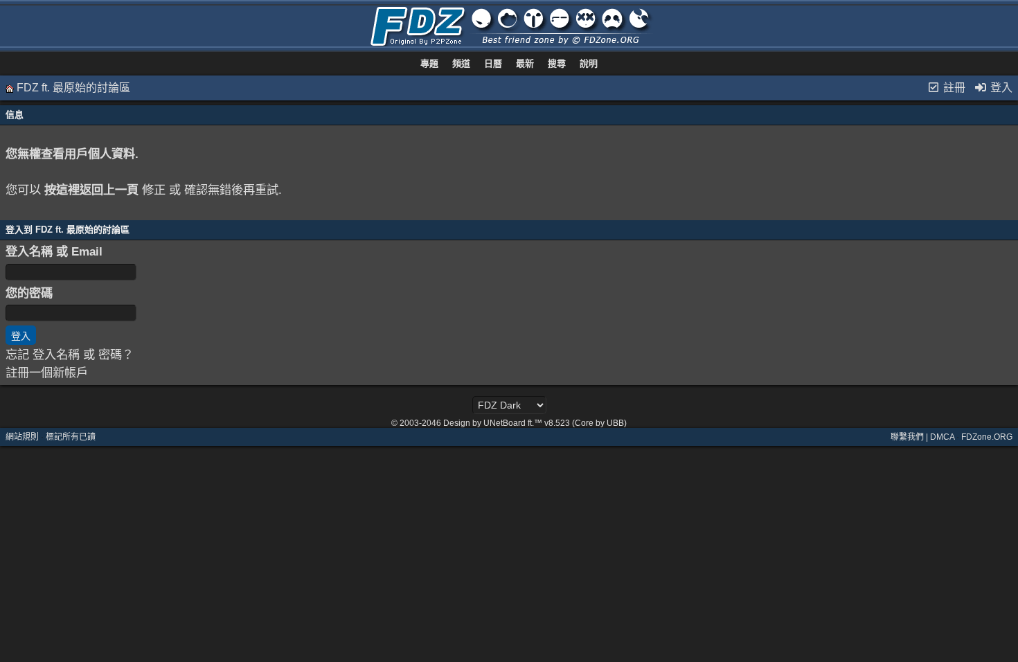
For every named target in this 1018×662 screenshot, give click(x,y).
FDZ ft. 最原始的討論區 (73, 87)
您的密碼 (29, 293)
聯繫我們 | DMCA (922, 437)
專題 (429, 63)
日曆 (493, 63)
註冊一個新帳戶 (47, 372)
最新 (525, 63)
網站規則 (22, 437)
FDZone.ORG (986, 437)
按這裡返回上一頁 (91, 190)
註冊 (952, 87)
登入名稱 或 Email (54, 251)
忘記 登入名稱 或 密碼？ (70, 354)
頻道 (461, 63)
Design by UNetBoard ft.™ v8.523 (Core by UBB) (535, 423)
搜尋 (557, 63)
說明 (589, 63)
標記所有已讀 (71, 437)
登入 (1000, 87)
